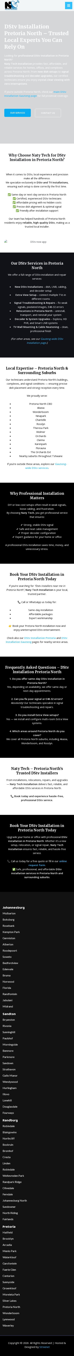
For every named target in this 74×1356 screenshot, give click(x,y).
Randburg (10, 1121)
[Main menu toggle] (68, 5)
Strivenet (44, 1347)
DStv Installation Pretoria (40, 638)
